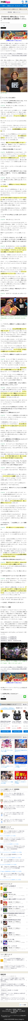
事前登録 (10, 12)
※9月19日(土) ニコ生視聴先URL (9, 637)
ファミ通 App (5, 2)
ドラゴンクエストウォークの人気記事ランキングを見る (11, 852)
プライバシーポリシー (7, 1011)
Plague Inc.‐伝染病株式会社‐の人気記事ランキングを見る (11, 871)
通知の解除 (15, 1011)
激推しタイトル (16, 12)
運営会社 (19, 1009)
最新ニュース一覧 (23, 9)
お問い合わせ (9, 1009)
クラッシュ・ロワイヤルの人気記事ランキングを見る (11, 857)
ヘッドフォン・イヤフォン (8, 708)
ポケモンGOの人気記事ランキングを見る (8, 864)
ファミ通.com (22, 1011)
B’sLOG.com (13, 1012)
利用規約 (15, 1009)
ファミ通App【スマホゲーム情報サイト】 (9, 9)
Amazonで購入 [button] (5, 731)
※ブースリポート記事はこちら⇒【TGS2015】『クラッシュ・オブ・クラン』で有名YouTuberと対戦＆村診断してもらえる (14, 55)
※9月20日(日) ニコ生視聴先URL (9, 638)
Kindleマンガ (19, 708)
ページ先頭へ (24, 1004)
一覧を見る (24, 704)
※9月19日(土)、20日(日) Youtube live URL (11, 640)
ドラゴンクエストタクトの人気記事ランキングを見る (11, 879)
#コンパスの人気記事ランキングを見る (8, 835)
